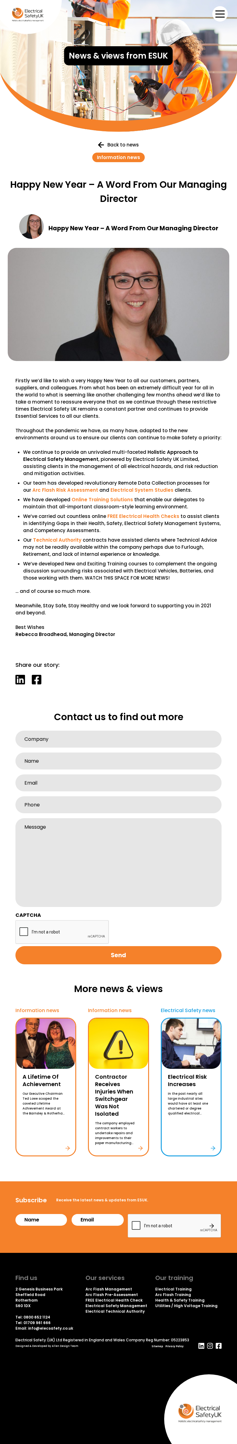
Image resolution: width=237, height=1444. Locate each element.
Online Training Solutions (102, 499)
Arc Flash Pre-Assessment (111, 1294)
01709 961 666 (37, 1322)
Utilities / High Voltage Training (186, 1305)
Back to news (123, 145)
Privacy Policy (174, 1346)
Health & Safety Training (180, 1300)
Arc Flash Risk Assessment (65, 490)
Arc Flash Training (173, 1294)
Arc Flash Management (108, 1289)
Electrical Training (173, 1289)
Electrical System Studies (141, 490)
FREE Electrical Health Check (114, 1300)
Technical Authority (57, 540)
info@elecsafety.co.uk (50, 1328)
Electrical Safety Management (116, 1305)
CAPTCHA (28, 915)
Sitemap (157, 1346)
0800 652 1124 (36, 1317)
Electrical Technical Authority (115, 1311)
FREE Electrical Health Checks (143, 516)
